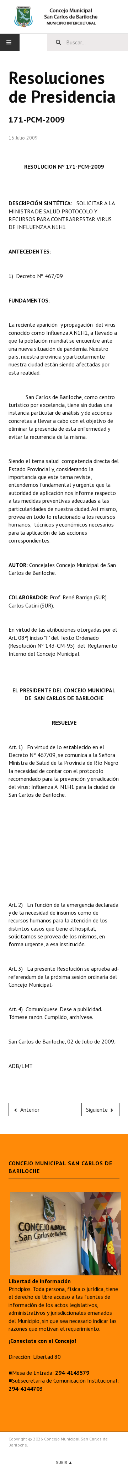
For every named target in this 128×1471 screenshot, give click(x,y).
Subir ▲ (64, 1462)
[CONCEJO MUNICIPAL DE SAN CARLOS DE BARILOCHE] (64, 16)
